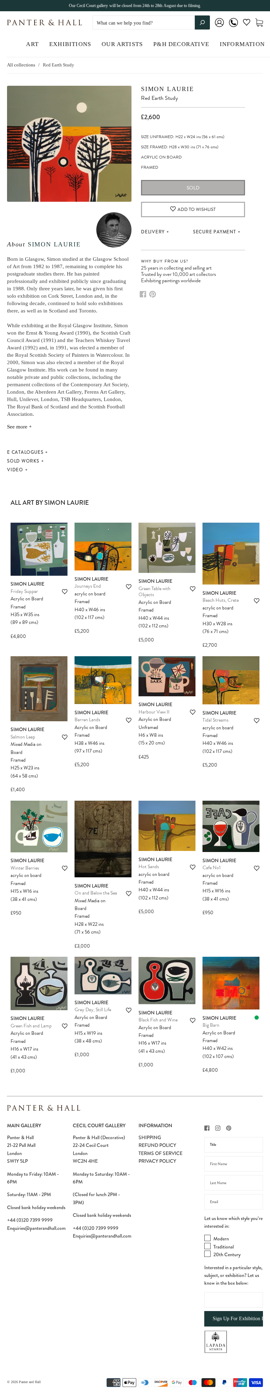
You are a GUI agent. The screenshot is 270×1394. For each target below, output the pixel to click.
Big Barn (210, 1025)
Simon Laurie (54, 244)
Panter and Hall (30, 1382)
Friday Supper (24, 591)
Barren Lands (87, 719)
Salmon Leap (23, 737)
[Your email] (233, 1201)
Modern (221, 1238)
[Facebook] (143, 294)
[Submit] (202, 22)
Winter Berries (25, 868)
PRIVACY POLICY (157, 1160)
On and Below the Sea (96, 893)
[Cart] (259, 22)
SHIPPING (150, 1137)
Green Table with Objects (155, 592)
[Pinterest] (153, 294)
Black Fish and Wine (158, 1020)
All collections (21, 64)
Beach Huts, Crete (220, 600)
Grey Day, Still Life (93, 1009)
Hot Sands (149, 866)
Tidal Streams (215, 720)
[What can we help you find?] (151, 23)
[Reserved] (257, 1017)
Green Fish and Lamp (31, 1026)
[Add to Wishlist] (65, 591)
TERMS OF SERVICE (160, 1153)
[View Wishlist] (246, 23)
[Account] (219, 27)
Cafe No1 (211, 867)
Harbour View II (154, 712)
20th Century (226, 1254)
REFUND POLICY (157, 1145)
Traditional (223, 1246)
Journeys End (88, 586)
